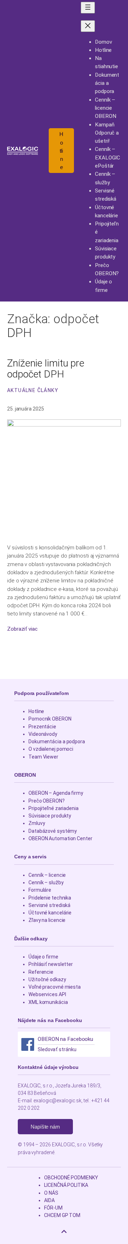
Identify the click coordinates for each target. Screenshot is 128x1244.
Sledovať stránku (57, 1049)
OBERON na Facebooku (65, 1039)
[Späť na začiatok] (64, 1231)
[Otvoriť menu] (88, 7)
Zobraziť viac (22, 629)
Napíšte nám (45, 1127)
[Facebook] (27, 1044)
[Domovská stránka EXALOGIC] (22, 151)
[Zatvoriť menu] (88, 26)
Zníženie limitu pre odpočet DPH (45, 369)
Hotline (61, 150)
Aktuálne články (32, 390)
